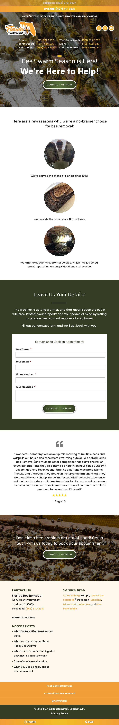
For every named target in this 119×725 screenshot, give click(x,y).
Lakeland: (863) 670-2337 (59, 3)
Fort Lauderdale (80, 604)
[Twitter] (105, 28)
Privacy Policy (59, 713)
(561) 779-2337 (91, 40)
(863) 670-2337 (46, 47)
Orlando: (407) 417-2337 (59, 9)
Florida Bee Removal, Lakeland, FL (64, 709)
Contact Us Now (59, 84)
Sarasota (68, 600)
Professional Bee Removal (59, 693)
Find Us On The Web (23, 617)
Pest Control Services (59, 686)
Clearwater (97, 595)
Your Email (23, 361)
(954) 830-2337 (91, 47)
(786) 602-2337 (91, 44)
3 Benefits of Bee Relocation (30, 661)
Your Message (25, 387)
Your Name (24, 349)
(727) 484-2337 (46, 44)
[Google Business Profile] (111, 28)
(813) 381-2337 (45, 40)
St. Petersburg (71, 595)
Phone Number (26, 374)
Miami (66, 604)
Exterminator (59, 701)
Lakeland (96, 600)
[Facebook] (99, 28)
